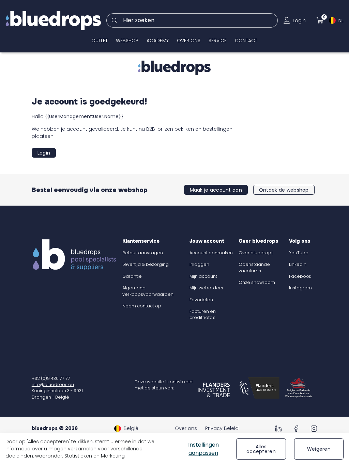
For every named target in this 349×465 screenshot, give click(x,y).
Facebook (300, 276)
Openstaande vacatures (254, 267)
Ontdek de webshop (284, 190)
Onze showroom (257, 282)
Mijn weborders (206, 288)
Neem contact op (141, 306)
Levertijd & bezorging (145, 264)
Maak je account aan (216, 190)
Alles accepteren (261, 449)
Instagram (300, 288)
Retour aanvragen (142, 253)
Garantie (132, 276)
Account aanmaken (211, 253)
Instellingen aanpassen (203, 449)
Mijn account (203, 276)
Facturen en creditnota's (202, 314)
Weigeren (319, 449)
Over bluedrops (256, 253)
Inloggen (199, 264)
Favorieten (201, 300)
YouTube (298, 253)
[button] (294, 20)
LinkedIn (297, 264)
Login (43, 152)
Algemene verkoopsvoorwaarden (147, 291)
